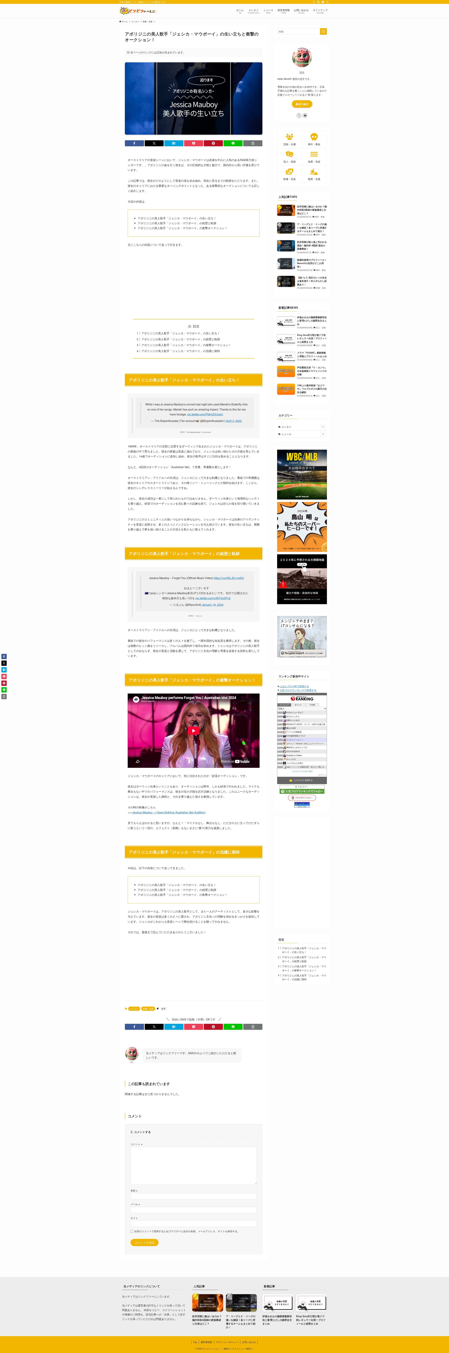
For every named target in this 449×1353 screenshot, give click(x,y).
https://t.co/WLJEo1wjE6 (229, 578)
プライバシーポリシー (227, 1342)
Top (195, 1342)
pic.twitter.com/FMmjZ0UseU (205, 414)
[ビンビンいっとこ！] (138, 11)
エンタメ (134, 1008)
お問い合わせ (249, 1342)
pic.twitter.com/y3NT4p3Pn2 (213, 598)
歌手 (164, 1008)
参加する (322, 775)
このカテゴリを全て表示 (302, 771)
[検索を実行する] (323, 31)
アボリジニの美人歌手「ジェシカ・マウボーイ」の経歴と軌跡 (180, 339)
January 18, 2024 (212, 605)
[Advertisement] (194, 283)
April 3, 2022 (234, 421)
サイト (134, 1218)
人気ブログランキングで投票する (298, 690)
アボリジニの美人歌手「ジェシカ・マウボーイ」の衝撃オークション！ (186, 345)
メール (135, 1204)
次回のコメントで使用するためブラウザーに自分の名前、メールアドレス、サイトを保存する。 (187, 1231)
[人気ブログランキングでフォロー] (302, 792)
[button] (134, 143)
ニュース (286, 434)
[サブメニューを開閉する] (323, 426)
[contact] (323, 2)
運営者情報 (206, 1342)
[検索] (327, 2)
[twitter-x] (313, 2)
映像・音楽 (148, 1008)
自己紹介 (303, 104)
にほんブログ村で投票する (294, 686)
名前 (134, 1190)
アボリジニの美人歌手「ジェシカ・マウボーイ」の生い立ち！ (180, 333)
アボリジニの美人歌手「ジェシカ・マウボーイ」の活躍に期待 (180, 351)
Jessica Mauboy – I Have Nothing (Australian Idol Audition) (169, 812)
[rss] (318, 2)
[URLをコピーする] (252, 143)
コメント (136, 1144)
